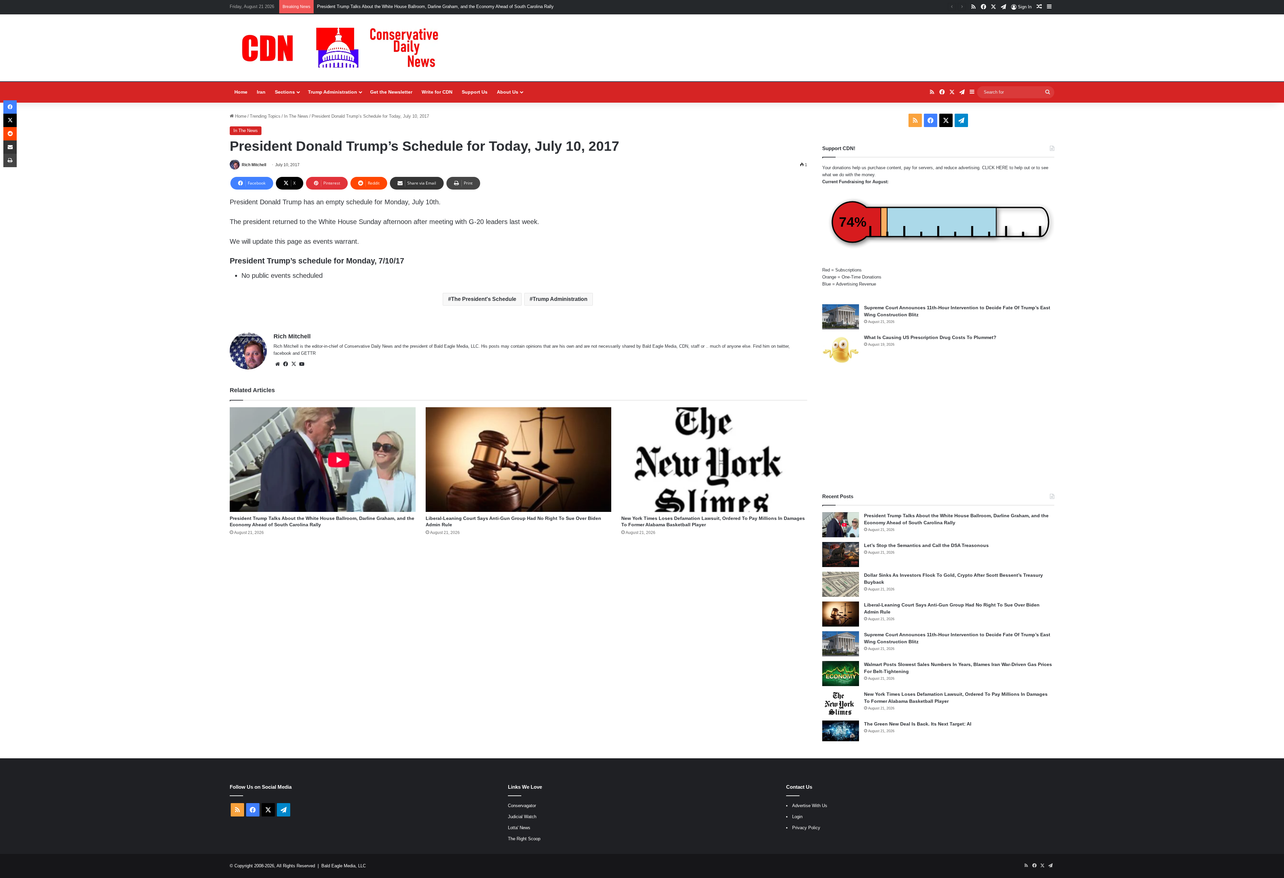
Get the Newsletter (391, 92)
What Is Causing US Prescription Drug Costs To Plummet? (930, 337)
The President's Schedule (483, 299)
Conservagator (522, 805)
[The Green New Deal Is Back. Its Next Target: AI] (840, 731)
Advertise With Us (809, 805)
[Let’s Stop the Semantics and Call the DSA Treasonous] (840, 554)
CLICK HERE (995, 167)
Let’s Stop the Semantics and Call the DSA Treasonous (926, 545)
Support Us (475, 92)
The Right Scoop (524, 838)
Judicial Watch (522, 816)
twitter (782, 346)
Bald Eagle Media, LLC (343, 865)
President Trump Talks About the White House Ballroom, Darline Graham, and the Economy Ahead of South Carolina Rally (435, 6)
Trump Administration (332, 92)
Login (797, 816)
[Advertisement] (938, 429)
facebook (282, 353)
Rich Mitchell (254, 164)
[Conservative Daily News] (343, 48)
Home (240, 92)
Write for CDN (437, 92)
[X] (294, 364)
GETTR (308, 353)
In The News (296, 116)
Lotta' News (519, 827)
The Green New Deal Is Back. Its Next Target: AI (917, 724)
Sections (285, 92)
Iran (261, 92)
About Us (507, 92)
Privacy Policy (806, 827)
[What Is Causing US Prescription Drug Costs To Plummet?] (840, 350)
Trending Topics (265, 116)
